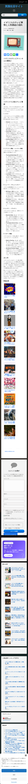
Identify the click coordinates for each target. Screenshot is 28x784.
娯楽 (8, 30)
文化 (10, 30)
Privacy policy (14, 782)
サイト (5, 504)
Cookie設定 (14, 779)
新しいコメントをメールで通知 (12, 524)
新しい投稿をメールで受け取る (12, 528)
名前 (5, 493)
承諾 (14, 770)
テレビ (5, 30)
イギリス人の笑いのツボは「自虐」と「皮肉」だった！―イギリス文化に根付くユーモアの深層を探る (15, 735)
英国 (12, 30)
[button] (26, 755)
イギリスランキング (6, 720)
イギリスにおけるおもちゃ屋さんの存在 (13, 746)
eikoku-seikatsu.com (9, 451)
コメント (6, 478)
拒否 (14, 774)
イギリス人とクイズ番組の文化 (11, 729)
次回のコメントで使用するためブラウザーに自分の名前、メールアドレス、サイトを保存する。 (14, 512)
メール (6, 499)
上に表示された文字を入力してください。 (13, 518)
